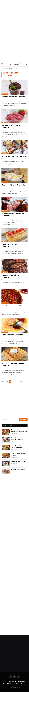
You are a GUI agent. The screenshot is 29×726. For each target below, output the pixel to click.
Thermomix (5, 93)
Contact (23, 683)
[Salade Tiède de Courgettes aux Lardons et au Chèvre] (6, 440)
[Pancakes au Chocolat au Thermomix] (14, 266)
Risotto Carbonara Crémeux (18, 461)
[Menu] (2, 64)
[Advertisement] (14, 14)
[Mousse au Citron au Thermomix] (14, 175)
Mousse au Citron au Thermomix (13, 185)
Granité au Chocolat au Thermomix (13, 97)
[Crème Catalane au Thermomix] (14, 325)
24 (21, 381)
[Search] (27, 64)
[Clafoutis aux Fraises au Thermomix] (14, 296)
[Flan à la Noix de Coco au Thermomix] (14, 235)
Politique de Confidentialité (17, 681)
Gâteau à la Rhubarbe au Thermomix (14, 156)
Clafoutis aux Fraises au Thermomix (14, 306)
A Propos (5, 681)
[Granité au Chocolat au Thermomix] (14, 87)
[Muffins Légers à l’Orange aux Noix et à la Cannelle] (6, 447)
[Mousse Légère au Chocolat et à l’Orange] (6, 455)
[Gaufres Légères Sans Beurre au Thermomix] (14, 354)
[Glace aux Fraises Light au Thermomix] (14, 116)
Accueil (3, 68)
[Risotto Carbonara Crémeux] (6, 463)
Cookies (17, 683)
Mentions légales (8, 683)
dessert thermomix (10, 68)
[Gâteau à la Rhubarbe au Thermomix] (14, 147)
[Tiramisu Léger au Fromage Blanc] (6, 471)
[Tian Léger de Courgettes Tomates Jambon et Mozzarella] (6, 432)
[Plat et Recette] (14, 64)
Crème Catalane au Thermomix (12, 335)
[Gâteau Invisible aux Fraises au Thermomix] (14, 204)
